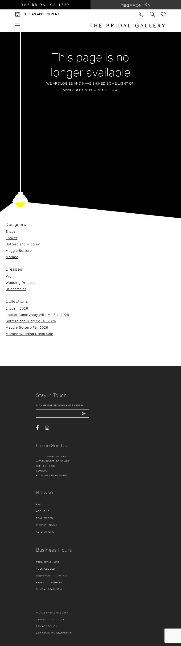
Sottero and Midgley (23, 244)
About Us (42, 511)
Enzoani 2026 (17, 308)
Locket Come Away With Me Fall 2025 (37, 315)
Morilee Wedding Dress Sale (29, 334)
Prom (10, 276)
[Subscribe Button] (83, 414)
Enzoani (12, 231)
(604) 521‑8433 (46, 465)
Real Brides (44, 518)
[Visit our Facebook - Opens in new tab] (37, 428)
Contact (42, 470)
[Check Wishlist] (163, 14)
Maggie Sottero (19, 250)
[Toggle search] (152, 14)
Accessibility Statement (53, 633)
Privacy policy (46, 626)
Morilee (12, 257)
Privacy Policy (46, 524)
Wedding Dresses (20, 283)
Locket (11, 238)
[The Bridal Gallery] (127, 25)
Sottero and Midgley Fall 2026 (31, 321)
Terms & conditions (50, 619)
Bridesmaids (16, 289)
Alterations (45, 531)
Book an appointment (52, 475)
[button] (17, 25)
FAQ (38, 504)
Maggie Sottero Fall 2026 (27, 327)
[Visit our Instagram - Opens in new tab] (47, 428)
